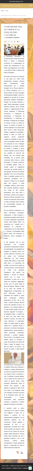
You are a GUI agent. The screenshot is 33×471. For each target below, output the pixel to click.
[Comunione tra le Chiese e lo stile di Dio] (5, 41)
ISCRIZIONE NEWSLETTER (16, 1)
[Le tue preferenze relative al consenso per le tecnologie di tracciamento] (30, 468)
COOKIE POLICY (27, 468)
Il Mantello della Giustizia (11, 6)
